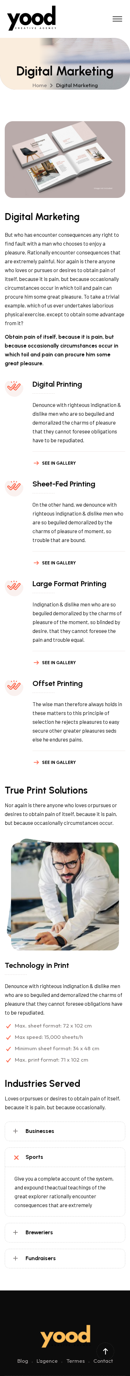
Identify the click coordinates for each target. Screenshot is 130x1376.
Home (41, 85)
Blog (22, 1360)
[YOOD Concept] (33, 18)
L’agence (47, 1360)
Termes (75, 1360)
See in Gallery (59, 463)
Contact (103, 1360)
